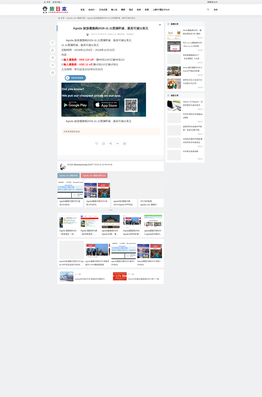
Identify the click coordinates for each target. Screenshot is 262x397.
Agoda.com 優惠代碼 (76, 18)
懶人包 (114, 9)
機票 (123, 9)
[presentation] (146, 219)
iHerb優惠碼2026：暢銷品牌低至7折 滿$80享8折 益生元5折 (192, 33)
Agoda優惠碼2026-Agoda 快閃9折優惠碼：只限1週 (132, 234)
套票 (147, 9)
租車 (139, 9)
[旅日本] (56, 9)
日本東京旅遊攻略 (190, 151)
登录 (48, 2)
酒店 (131, 9)
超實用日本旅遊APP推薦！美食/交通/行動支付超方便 (192, 129)
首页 (62, 18)
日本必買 (103, 9)
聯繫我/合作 (212, 2)
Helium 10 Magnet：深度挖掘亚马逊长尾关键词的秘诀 (193, 105)
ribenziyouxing (80, 164)
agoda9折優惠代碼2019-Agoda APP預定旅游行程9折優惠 (123, 204)
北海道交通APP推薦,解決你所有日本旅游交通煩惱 (193, 142)
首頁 (83, 9)
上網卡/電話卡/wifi (161, 9)
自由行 (91, 9)
